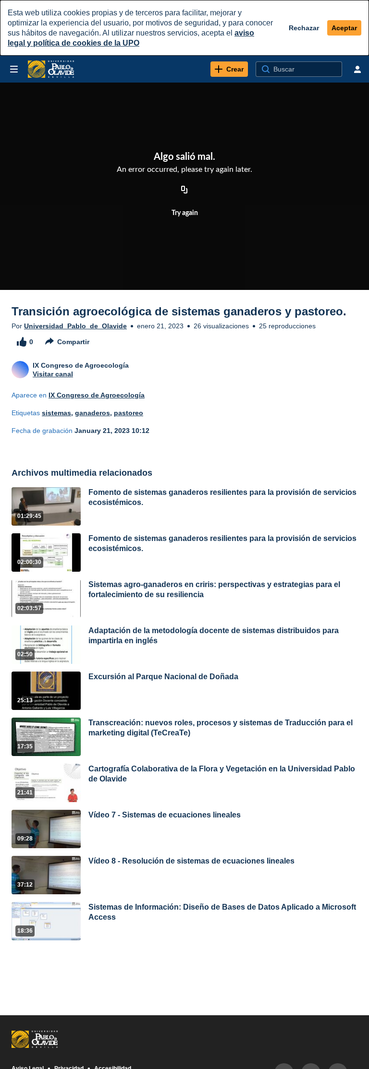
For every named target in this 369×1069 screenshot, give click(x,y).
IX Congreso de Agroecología (97, 395)
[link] (229, 69)
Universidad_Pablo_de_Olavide (75, 326)
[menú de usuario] (357, 69)
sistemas (56, 413)
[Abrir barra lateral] (14, 69)
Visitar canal (53, 374)
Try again (185, 213)
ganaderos (92, 413)
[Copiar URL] (184, 190)
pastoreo (128, 413)
